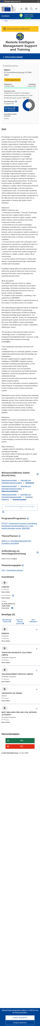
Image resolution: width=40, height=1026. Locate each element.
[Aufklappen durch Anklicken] (36, 630)
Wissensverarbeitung (10, 491)
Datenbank (29, 483)
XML (21, 740)
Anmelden (21, 9)
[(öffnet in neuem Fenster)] (9, 7)
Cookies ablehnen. (20, 1023)
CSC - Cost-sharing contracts (12, 570)
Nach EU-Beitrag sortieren (20, 621)
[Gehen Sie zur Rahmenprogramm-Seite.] (20, 36)
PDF (21, 746)
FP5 (5, 21)
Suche (31, 9)
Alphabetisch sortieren (7, 620)
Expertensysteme (19, 499)
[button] (26, 9)
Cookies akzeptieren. (20, 1017)
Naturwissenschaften (9, 480)
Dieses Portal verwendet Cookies (14, 1010)
